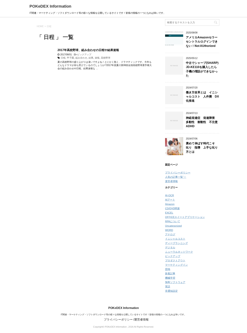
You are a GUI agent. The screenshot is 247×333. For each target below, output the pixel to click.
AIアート (170, 199)
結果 (91, 57)
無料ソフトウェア (175, 282)
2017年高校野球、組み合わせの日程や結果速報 (88, 50)
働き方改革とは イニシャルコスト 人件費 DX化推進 (202, 96)
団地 (167, 269)
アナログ (170, 234)
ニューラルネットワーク (179, 251)
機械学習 (170, 277)
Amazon (169, 204)
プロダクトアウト (175, 260)
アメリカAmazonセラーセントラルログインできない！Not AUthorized (202, 41)
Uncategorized (173, 225)
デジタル (170, 247)
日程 (63, 57)
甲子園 (70, 57)
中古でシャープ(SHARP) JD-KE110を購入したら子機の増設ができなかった (202, 69)
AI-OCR (169, 195)
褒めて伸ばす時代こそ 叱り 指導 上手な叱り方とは (202, 147)
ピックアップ (84, 54)
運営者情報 (171, 181)
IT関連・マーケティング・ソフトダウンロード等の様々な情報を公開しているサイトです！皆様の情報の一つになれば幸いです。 (123, 314)
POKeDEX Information (50, 6)
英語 (167, 286)
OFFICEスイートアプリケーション (185, 217)
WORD (169, 230)
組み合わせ (81, 57)
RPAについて (172, 221)
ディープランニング (176, 243)
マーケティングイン (176, 264)
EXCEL (169, 212)
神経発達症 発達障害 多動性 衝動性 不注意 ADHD (203, 122)
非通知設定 (171, 290)
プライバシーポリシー (177, 172)
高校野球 (105, 57)
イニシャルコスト (175, 238)
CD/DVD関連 (172, 208)
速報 (97, 57)
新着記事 (170, 273)
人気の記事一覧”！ (175, 176)
